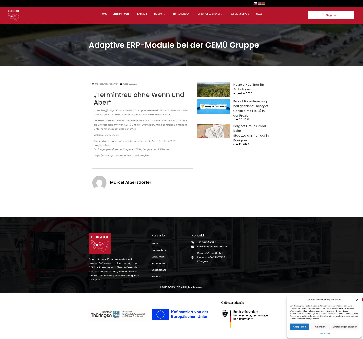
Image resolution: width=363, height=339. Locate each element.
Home (104, 13)
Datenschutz (324, 333)
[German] (263, 3)
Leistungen (158, 256)
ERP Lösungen (181, 13)
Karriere (142, 13)
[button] (357, 299)
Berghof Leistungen (210, 13)
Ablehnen (320, 326)
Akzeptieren (299, 326)
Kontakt (156, 276)
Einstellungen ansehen (345, 326)
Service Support (240, 13)
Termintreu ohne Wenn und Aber (125, 120)
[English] (259, 3)
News (259, 13)
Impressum (158, 263)
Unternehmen (121, 13)
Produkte (159, 13)
